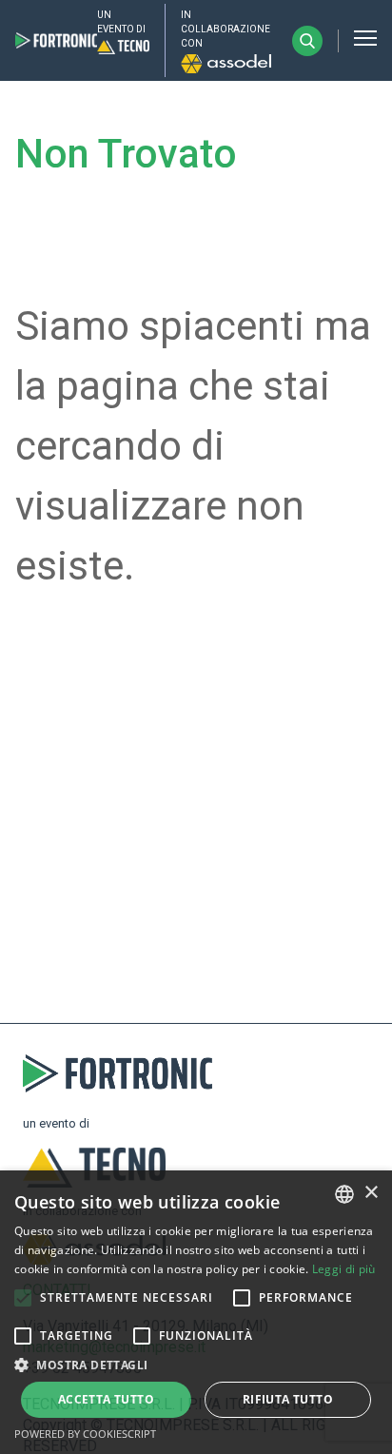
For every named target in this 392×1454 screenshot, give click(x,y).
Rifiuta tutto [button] (288, 1399)
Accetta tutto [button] (106, 1399)
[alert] (196, 1312)
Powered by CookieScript (85, 1433)
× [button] (370, 1193)
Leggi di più (344, 1269)
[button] (23, 1298)
